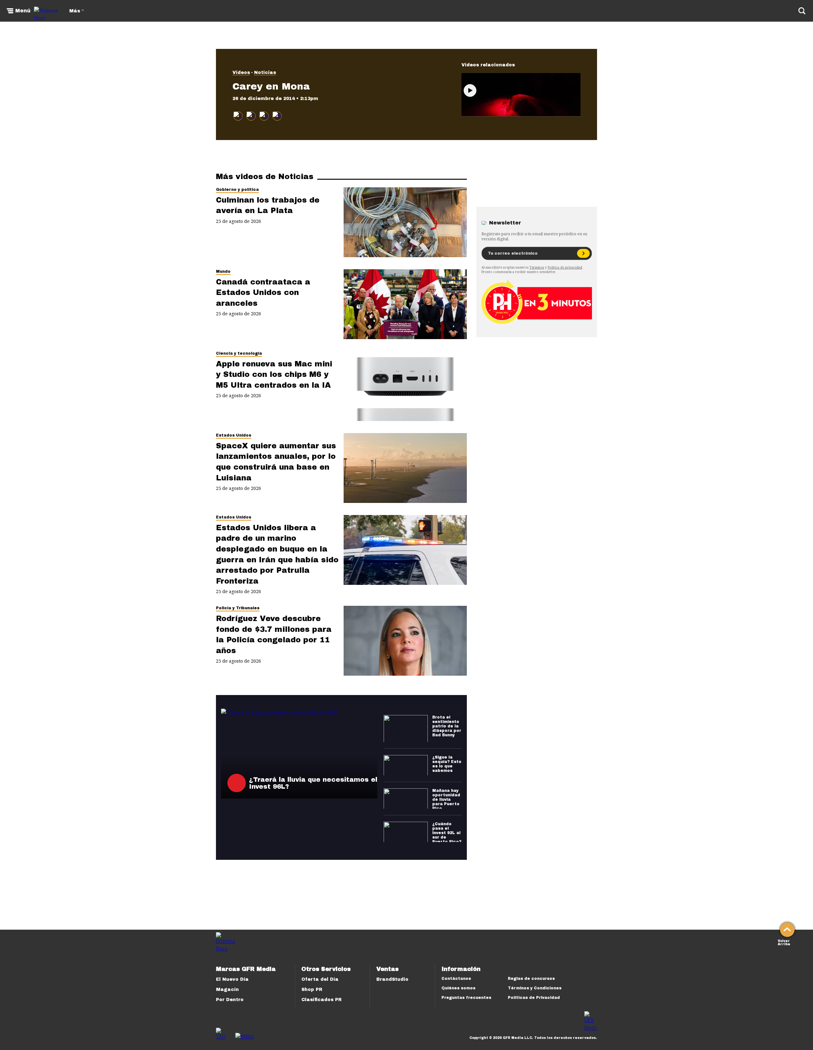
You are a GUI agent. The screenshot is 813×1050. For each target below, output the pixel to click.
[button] (251, 116)
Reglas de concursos (531, 978)
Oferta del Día (320, 979)
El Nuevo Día (232, 979)
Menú (22, 10)
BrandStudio (392, 979)
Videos (241, 72)
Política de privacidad (565, 267)
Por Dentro (230, 999)
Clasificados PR (321, 999)
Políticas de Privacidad (534, 997)
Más (74, 11)
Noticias (265, 72)
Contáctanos (456, 978)
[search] (801, 10)
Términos (536, 267)
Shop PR (311, 989)
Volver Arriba (784, 942)
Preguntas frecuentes (466, 997)
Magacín (227, 989)
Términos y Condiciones (534, 988)
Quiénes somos (458, 988)
